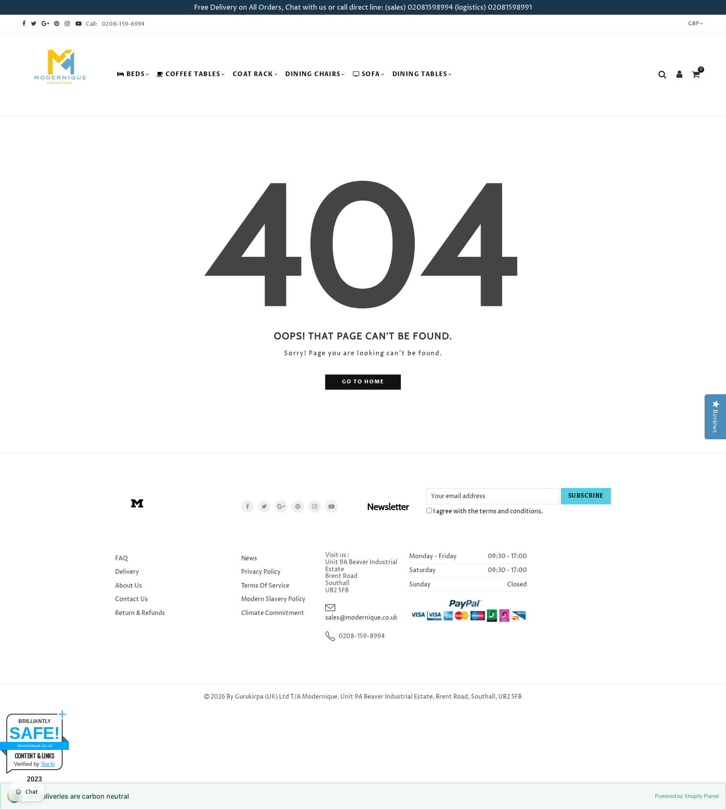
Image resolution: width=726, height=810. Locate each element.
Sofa (371, 74)
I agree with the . (487, 511)
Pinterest (298, 506)
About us (128, 586)
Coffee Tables (193, 74)
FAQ (121, 558)
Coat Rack (253, 74)
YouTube (331, 506)
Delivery (127, 572)
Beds (135, 74)
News (249, 558)
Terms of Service (265, 586)
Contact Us (131, 599)
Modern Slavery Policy (273, 599)
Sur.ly (48, 764)
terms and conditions (510, 511)
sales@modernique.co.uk (361, 618)
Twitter (264, 506)
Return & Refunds (140, 613)
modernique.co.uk (34, 745)
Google (281, 506)
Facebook (247, 506)
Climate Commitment (272, 613)
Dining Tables (419, 74)
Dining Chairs (312, 74)
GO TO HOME (363, 382)
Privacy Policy (261, 572)
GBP (693, 23)
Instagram (314, 506)
